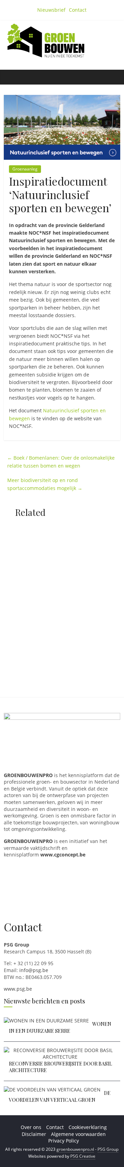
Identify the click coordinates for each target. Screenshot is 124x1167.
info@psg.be (33, 970)
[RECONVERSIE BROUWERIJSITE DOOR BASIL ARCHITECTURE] (60, 1050)
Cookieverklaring (88, 1127)
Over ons (31, 1127)
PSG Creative (82, 1156)
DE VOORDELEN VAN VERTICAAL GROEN (60, 1096)
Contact (77, 10)
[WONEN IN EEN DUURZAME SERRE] (46, 1020)
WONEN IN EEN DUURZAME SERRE (60, 1027)
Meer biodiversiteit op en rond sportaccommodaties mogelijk (44, 484)
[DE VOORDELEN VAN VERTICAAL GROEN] (52, 1089)
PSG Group (107, 1149)
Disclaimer (34, 1134)
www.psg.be (18, 988)
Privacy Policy (63, 1140)
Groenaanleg (25, 169)
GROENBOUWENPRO (28, 841)
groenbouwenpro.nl (75, 1149)
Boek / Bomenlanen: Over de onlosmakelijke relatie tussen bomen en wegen (61, 461)
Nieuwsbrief (51, 10)
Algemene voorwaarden (78, 1134)
